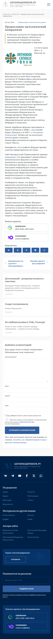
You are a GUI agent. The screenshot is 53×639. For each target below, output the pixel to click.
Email (7, 396)
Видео (5, 496)
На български (9, 515)
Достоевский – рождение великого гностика (24, 280)
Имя (7, 386)
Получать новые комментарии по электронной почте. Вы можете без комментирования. (25, 422)
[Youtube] (20, 476)
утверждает (10, 157)
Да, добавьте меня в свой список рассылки (24, 415)
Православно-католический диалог (32, 22)
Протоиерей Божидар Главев (37, 531)
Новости (15, 14)
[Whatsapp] (41, 476)
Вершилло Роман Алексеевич (10, 531)
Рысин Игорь (33, 537)
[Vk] (5, 476)
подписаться (25, 422)
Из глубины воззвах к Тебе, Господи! (25, 322)
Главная (6, 14)
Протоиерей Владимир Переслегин (13, 538)
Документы (8, 504)
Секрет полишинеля (16, 304)
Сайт (7, 405)
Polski (29, 519)
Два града (7, 500)
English (6, 519)
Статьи (30, 500)
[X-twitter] (34, 476)
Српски (30, 515)
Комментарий (11, 357)
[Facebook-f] (27, 476)
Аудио (5, 492)
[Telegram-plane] (12, 476)
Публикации (32, 496)
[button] (9, 250)
